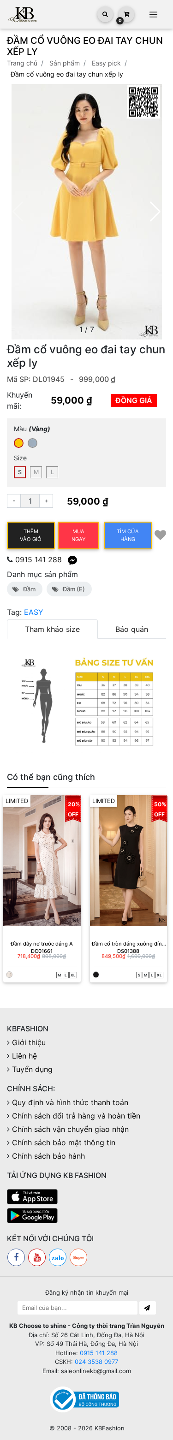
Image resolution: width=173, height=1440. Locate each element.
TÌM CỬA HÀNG (128, 535)
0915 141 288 (38, 559)
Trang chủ (22, 63)
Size (20, 458)
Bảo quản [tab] (131, 629)
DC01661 (42, 951)
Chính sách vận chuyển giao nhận (70, 1129)
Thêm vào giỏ (31, 535)
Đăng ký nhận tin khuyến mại (86, 1292)
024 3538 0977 (96, 1361)
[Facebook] (16, 1257)
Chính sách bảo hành (48, 1155)
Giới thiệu (29, 1042)
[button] (155, 212)
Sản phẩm (64, 63)
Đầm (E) (72, 589)
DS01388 (128, 951)
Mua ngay (78, 535)
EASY (33, 612)
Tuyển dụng (32, 1069)
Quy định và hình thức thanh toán (70, 1102)
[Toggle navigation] (153, 14)
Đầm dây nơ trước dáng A (42, 943)
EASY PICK (106, 63)
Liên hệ (24, 1055)
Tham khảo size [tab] (52, 629)
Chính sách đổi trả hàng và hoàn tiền (76, 1115)
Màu (32, 429)
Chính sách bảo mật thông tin (63, 1142)
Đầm (28, 589)
